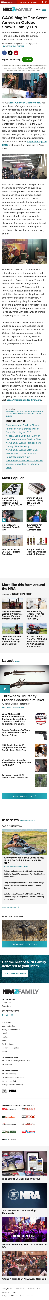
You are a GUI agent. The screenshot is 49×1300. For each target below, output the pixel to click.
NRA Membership (9, 1073)
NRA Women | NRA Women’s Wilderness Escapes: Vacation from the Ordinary (12, 615)
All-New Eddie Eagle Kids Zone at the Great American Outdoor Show (23, 437)
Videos (5, 1051)
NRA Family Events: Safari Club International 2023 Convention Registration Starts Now (22, 453)
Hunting (5, 1037)
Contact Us (6, 1002)
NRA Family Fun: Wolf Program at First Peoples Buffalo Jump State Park (14, 748)
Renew (26, 2)
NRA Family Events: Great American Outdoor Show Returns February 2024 (24, 464)
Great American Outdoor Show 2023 (21, 411)
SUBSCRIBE (15, 973)
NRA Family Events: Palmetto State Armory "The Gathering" (23, 444)
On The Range (8, 1044)
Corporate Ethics (34, 1289)
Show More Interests (29, 944)
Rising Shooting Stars (10, 1047)
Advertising (6, 1006)
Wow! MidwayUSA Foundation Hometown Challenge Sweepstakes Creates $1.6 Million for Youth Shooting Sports (14, 719)
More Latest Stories (30, 796)
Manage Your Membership (12, 1084)
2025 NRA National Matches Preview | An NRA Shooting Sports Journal (11, 640)
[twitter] (10, 51)
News (4, 46)
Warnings (5, 1292)
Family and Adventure (11, 1029)
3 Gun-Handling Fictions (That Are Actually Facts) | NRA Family (35, 615)
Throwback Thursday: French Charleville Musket (23, 698)
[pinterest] (16, 51)
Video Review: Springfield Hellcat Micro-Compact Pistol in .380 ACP (16, 763)
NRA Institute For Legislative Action (16, 1060)
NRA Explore (7, 1064)
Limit (26, 867)
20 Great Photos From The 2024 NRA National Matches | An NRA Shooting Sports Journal (37, 641)
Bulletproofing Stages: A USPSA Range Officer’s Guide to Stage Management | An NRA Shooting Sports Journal (24, 897)
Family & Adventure (15, 46)
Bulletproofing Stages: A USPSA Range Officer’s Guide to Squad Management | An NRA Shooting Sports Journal (24, 874)
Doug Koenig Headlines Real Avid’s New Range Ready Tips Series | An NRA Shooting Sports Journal (24, 885)
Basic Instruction (12, 826)
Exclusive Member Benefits (13, 1077)
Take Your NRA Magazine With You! (21, 1178)
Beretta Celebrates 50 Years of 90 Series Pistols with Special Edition (16, 733)
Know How (8, 867)
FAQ (14, 1292)
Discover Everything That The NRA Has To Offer (24, 1246)
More (17, 661)
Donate (34, 2)
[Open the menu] (44, 9)
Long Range (18, 867)
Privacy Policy (6, 1289)
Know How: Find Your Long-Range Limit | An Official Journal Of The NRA (24, 860)
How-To (5, 1033)
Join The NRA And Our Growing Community (19, 1212)
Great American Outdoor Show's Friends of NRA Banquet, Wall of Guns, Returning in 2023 (22, 429)
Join (20, 2)
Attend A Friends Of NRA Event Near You (24, 1279)
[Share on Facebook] (4, 51)
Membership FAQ (9, 1081)
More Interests (26, 821)
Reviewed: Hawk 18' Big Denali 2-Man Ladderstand (15, 776)
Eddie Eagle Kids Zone (22, 414)
